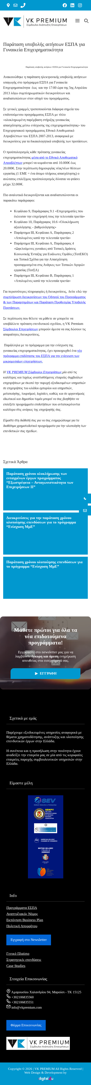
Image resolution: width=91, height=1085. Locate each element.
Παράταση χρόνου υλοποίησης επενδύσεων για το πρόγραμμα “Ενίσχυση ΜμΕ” (44, 564)
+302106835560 (22, 997)
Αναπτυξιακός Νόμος (22, 914)
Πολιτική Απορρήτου (21, 926)
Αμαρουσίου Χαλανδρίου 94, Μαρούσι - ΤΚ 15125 (46, 992)
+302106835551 (22, 1002)
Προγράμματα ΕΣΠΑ (21, 908)
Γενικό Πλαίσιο (17, 954)
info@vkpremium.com (26, 1007)
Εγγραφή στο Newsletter (29, 940)
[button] (77, 21)
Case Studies (15, 966)
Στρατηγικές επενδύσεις (23, 960)
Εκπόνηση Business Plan (24, 920)
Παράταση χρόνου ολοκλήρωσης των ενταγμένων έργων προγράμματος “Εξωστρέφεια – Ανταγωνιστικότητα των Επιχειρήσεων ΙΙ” (39, 480)
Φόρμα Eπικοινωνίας (26, 1025)
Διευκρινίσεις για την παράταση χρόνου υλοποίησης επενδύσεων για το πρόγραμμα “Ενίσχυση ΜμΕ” (41, 522)
